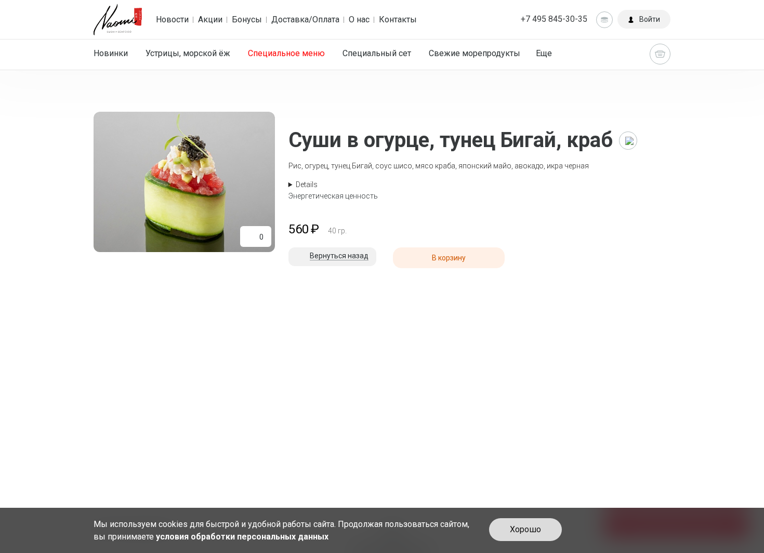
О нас (359, 19)
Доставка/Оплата (305, 19)
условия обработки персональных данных (242, 537)
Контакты (398, 19)
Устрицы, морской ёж (188, 53)
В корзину (449, 258)
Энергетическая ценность (333, 196)
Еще (544, 53)
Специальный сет (377, 53)
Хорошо (525, 529)
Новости (172, 19)
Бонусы (247, 19)
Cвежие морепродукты (474, 53)
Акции (210, 19)
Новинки (111, 53)
